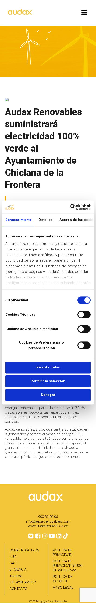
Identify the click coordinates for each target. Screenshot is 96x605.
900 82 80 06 (48, 517)
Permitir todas (48, 367)
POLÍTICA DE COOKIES (62, 579)
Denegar (48, 395)
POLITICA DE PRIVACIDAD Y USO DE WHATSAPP (67, 565)
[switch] (84, 314)
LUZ (13, 556)
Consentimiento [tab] (18, 220)
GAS (13, 563)
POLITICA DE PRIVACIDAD (62, 552)
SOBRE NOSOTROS (24, 550)
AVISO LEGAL (63, 587)
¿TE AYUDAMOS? (23, 582)
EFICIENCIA (18, 569)
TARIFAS (16, 576)
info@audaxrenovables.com (48, 521)
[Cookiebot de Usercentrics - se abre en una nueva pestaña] (70, 207)
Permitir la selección (48, 381)
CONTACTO (18, 589)
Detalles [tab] (45, 220)
